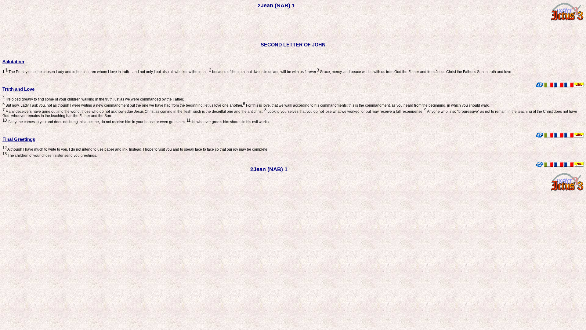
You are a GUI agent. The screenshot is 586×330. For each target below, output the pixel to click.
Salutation (13, 61)
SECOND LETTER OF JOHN (293, 44)
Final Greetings (18, 139)
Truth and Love (18, 89)
